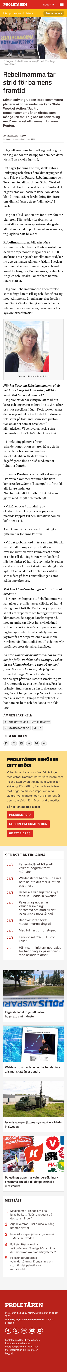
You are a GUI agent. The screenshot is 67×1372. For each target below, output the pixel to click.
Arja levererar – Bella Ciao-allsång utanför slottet (32, 1225)
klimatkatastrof (17, 728)
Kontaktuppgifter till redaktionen (22, 1340)
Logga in (48, 4)
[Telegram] (29, 743)
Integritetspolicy (14, 1346)
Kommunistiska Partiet (39, 1312)
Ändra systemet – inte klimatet (27, 722)
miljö (38, 728)
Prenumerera (54, 13)
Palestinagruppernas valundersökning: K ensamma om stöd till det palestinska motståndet (37, 908)
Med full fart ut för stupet (37, 930)
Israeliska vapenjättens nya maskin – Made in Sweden (38, 894)
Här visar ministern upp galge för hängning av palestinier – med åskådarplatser (40, 951)
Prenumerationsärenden (18, 1343)
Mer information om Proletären (21, 1349)
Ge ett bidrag (20, 833)
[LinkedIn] (21, 743)
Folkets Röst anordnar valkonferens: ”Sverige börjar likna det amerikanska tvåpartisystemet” (33, 1248)
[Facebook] (6, 743)
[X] (14, 743)
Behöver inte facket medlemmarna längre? (35, 922)
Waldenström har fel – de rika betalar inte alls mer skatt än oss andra (40, 881)
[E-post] (44, 743)
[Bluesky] (37, 743)
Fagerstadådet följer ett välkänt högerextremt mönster (36, 868)
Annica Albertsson (14, 135)
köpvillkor (33, 1346)
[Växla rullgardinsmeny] (62, 4)
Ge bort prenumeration (28, 824)
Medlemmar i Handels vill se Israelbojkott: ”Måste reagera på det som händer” (31, 1214)
